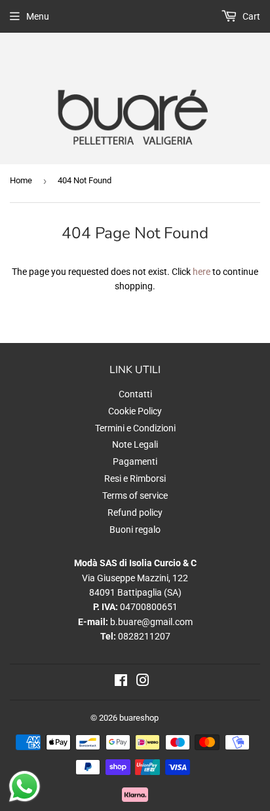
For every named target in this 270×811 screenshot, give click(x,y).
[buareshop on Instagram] (142, 682)
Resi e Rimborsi (135, 478)
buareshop (139, 718)
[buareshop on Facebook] (121, 682)
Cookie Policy (135, 411)
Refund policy (135, 512)
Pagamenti (135, 461)
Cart (250, 16)
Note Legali (135, 444)
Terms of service (135, 495)
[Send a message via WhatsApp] (25, 786)
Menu (37, 16)
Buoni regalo (135, 529)
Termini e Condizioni (135, 428)
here (201, 271)
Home (21, 180)
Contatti (135, 394)
